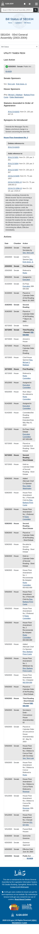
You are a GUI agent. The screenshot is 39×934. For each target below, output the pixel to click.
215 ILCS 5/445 (13, 176)
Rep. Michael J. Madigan (28, 362)
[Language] (29, 4)
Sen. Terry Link (28, 253)
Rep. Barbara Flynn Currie (28, 502)
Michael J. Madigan (15, 95)
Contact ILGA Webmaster (19, 887)
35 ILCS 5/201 (13, 157)
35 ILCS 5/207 (13, 170)
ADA (34, 920)
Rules (25, 273)
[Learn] (25, 4)
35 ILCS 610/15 (13, 112)
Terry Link (11, 84)
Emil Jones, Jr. (21, 84)
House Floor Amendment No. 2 (16, 137)
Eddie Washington (16, 97)
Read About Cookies (23, 899)
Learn (24, 923)
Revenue (26, 791)
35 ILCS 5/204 (13, 163)
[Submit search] (35, 10)
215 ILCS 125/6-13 (15, 188)
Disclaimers (16, 923)
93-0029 (9, 71)
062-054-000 (27, 682)
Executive (26, 279)
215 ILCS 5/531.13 (15, 182)
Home (10, 23)
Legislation (18, 23)
